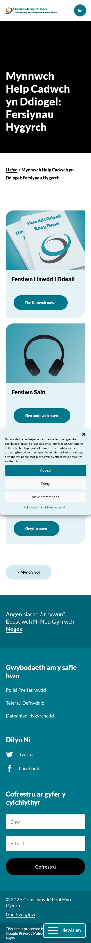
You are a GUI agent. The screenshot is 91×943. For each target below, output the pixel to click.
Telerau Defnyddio (25, 703)
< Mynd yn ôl (28, 572)
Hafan (11, 169)
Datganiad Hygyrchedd (30, 715)
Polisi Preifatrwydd (53, 507)
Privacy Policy (31, 933)
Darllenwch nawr (40, 302)
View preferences (45, 497)
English (80, 10)
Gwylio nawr (36, 528)
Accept (45, 470)
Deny (45, 484)
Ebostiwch (19, 621)
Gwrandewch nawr (42, 415)
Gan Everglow (20, 914)
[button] (83, 434)
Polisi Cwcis (31, 507)
